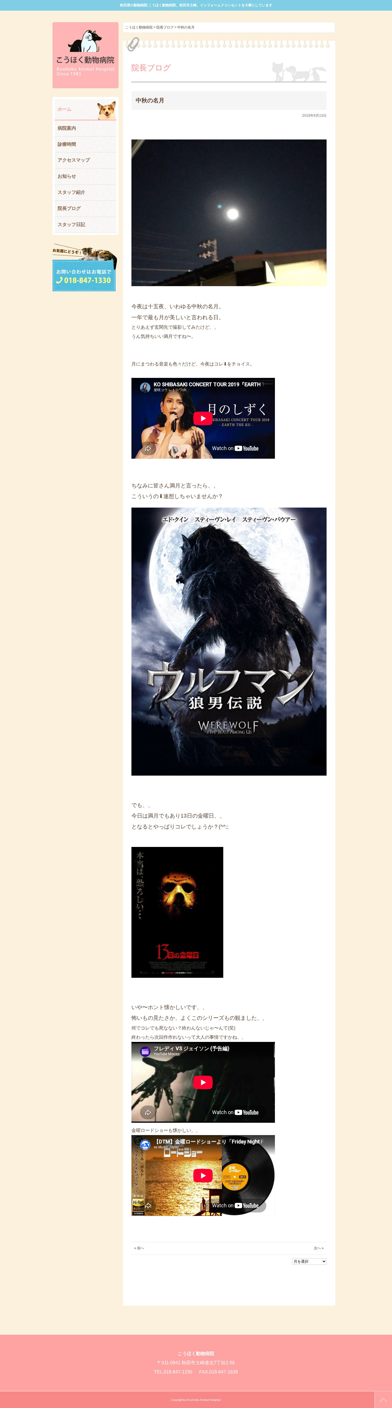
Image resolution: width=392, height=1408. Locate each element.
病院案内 (67, 128)
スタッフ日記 (71, 224)
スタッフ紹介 (71, 192)
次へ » (319, 1248)
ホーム (64, 109)
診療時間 (67, 144)
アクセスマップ (74, 160)
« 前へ (139, 1248)
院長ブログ (69, 208)
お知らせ (67, 176)
